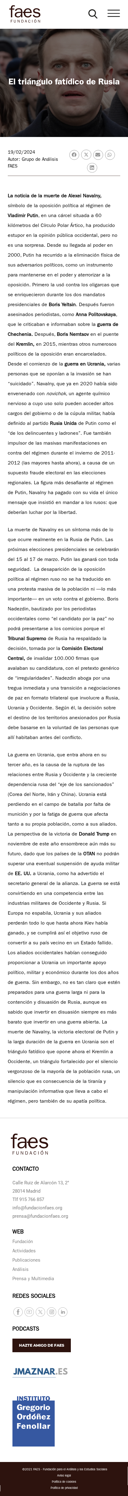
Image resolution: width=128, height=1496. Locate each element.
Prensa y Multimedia (33, 1279)
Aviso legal (64, 1475)
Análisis (20, 1270)
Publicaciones (26, 1261)
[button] (93, 14)
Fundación (22, 1242)
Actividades (24, 1251)
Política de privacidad (64, 1488)
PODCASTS (25, 1329)
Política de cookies (64, 1482)
